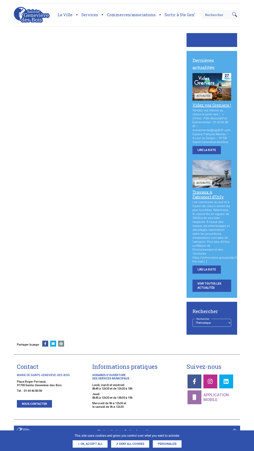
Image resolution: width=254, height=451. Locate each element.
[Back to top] (244, 429)
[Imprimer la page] (61, 344)
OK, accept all (91, 443)
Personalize (167, 443)
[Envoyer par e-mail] (53, 344)
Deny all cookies (131, 443)
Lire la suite (206, 150)
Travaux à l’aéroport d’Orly (208, 194)
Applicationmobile (216, 397)
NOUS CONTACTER (34, 403)
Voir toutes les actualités (209, 285)
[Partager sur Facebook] (45, 344)
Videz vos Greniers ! (211, 105)
